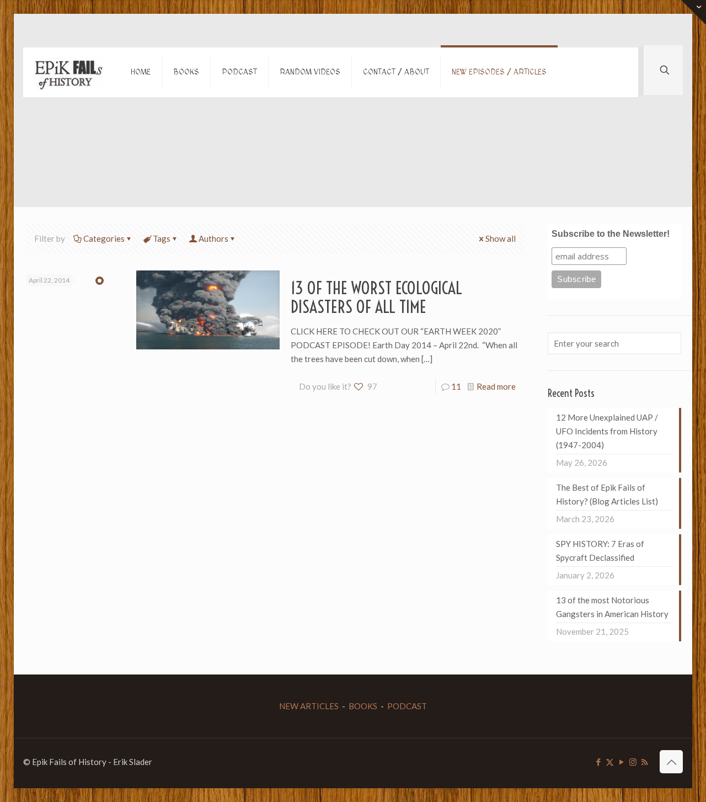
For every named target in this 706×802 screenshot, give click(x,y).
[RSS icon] (644, 762)
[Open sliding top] (693, 12)
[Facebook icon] (598, 762)
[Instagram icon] (633, 762)
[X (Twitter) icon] (610, 762)
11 (456, 386)
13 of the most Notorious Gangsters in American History (612, 607)
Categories (104, 238)
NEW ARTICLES (309, 706)
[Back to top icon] (671, 761)
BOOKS (363, 706)
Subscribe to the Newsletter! (611, 233)
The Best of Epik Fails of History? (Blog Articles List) (607, 494)
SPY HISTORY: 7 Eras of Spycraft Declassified (600, 550)
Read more (496, 386)
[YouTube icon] (621, 762)
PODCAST (407, 706)
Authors (213, 238)
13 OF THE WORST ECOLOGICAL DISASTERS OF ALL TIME (376, 297)
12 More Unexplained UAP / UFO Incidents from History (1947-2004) (607, 431)
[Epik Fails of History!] (68, 72)
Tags (161, 238)
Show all (500, 238)
